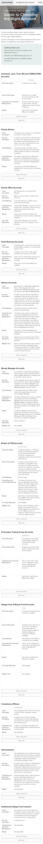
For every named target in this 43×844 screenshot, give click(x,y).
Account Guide (7, 2)
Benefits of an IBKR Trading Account (17, 56)
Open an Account (21, 116)
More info (21, 178)
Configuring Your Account (25, 2)
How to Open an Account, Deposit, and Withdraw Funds (18, 51)
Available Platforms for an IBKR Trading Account (18, 60)
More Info (21, 120)
